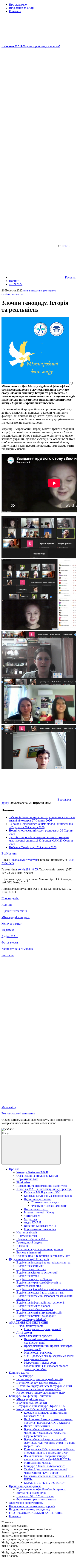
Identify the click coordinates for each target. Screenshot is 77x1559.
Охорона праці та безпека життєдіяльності (43, 1255)
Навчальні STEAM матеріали (35, 1496)
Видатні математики (37, 1426)
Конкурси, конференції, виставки (30, 1396)
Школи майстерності (29, 1325)
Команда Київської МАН (32, 1172)
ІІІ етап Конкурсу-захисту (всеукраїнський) (44, 1386)
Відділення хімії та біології (33, 1305)
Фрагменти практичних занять (36, 1499)
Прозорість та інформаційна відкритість (41, 1185)
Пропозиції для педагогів (25, 1486)
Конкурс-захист (11, 923)
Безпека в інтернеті (28, 1252)
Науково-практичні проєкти (34, 1335)
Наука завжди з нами (37, 1199)
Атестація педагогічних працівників (39, 1249)
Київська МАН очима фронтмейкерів (48, 1195)
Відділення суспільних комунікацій (39, 1312)
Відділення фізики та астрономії (36, 1272)
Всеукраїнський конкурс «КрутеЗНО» (40, 1406)
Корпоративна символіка (17, 948)
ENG (66, 246)
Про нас (14, 1169)
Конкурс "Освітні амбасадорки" (44, 1466)
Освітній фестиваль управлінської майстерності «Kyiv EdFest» (45, 1471)
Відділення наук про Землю (34, 1279)
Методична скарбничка (31, 1492)
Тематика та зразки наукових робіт (38, 1389)
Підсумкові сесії (26, 1235)
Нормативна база (27, 1179)
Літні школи (24, 1332)
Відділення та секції (21, 7)
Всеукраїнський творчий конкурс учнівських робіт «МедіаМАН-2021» (47, 1457)
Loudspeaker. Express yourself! (42, 1329)
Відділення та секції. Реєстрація (29, 1259)
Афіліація (22, 1245)
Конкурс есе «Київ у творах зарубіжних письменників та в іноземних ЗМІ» (49, 1451)
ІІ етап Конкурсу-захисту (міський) (38, 1382)
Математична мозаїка (37, 1462)
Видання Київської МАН (40, 1225)
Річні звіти (23, 1182)
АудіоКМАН (9, 936)
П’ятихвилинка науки (45, 1202)
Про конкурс (24, 1375)
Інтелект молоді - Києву (39, 1212)
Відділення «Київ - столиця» (34, 1309)
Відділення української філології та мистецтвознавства (38, 1284)
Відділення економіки (30, 1265)
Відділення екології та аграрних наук (40, 1292)
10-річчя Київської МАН (32, 1239)
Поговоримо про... (36, 1209)
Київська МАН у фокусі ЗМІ (42, 1192)
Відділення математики (31, 1269)
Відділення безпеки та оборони (36, 1315)
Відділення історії (27, 1275)
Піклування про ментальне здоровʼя (32, 1506)
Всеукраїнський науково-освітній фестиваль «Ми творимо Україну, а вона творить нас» (49, 1443)
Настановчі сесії (26, 1232)
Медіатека (7, 929)
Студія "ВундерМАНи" (31, 1319)
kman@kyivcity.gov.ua (24, 859)
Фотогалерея (9, 942)
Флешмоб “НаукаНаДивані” (49, 1205)
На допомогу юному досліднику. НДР (40, 1392)
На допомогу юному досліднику (29, 1509)
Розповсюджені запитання (18, 1113)
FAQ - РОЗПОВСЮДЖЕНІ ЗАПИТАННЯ (36, 1512)
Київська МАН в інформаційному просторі (44, 1189)
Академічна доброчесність (26, 1502)
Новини (6, 904)
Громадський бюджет (30, 1242)
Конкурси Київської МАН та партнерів (41, 1409)
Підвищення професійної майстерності (41, 1489)
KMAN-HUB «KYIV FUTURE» (44, 1482)
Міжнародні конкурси (15, 917)
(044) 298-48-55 (28, 869)
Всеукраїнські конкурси (31, 1402)
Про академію (18, 4)
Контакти (15, 11)
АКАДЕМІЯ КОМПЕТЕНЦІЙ (28, 1322)
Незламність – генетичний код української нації (43, 1341)
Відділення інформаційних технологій (40, 1302)
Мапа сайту (8, 1107)
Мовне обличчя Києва (38, 1352)
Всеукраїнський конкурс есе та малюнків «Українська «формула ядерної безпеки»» (45, 1433)
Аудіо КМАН (32, 1222)
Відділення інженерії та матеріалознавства (43, 1262)
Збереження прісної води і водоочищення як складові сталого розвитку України (46, 1366)
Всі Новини (9, 853)
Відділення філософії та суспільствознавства (44, 1289)
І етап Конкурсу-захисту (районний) (39, 1379)
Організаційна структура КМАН (37, 1175)
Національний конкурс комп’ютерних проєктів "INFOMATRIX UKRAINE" (48, 1421)
